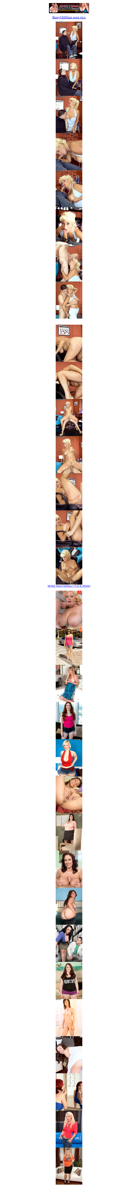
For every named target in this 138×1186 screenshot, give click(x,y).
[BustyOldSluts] (69, 12)
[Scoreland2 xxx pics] (69, 775)
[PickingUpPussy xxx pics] (69, 664)
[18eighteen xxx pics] (69, 812)
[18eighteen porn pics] (69, 1035)
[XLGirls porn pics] (69, 961)
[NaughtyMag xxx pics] (69, 738)
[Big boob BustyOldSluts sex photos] (69, 57)
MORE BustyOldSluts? (69, 586)
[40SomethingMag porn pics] (69, 1146)
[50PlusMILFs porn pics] (69, 1109)
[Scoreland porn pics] (69, 923)
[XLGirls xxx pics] (69, 626)
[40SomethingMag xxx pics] (69, 701)
